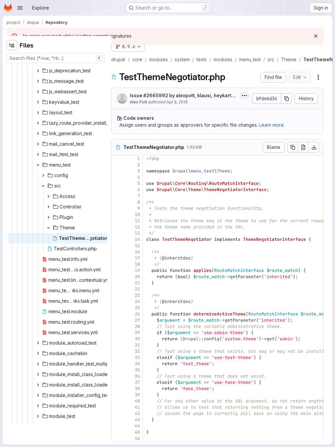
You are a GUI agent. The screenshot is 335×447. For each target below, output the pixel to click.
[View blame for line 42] (117, 413)
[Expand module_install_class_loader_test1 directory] (38, 374)
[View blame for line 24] (117, 301)
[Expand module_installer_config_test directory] (38, 395)
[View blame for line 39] (117, 395)
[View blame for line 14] (117, 239)
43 (137, 419)
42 (137, 413)
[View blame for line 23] (117, 295)
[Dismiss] (316, 36)
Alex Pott (138, 101)
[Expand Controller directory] (48, 207)
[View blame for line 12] (117, 227)
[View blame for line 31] (117, 345)
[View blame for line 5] (117, 183)
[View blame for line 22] (117, 289)
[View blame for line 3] (117, 171)
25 (137, 308)
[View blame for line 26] (117, 314)
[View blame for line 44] (117, 426)
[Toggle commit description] (244, 95)
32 (137, 351)
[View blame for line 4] (117, 177)
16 (137, 252)
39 (137, 395)
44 (137, 426)
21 (137, 283)
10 (137, 214)
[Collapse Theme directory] (48, 228)
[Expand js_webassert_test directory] (38, 92)
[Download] (314, 147)
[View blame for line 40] (117, 401)
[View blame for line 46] (117, 438)
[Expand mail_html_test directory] (38, 154)
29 (137, 332)
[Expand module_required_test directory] (38, 406)
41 (137, 407)
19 (137, 270)
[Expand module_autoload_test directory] (38, 343)
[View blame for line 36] (117, 376)
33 (137, 357)
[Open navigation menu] (20, 8)
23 (137, 295)
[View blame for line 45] (117, 432)
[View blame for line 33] (117, 357)
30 (137, 339)
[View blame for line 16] (117, 252)
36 (137, 376)
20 (137, 276)
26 (137, 314)
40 (137, 401)
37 (137, 382)
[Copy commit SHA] (286, 98)
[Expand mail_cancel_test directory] (38, 144)
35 (137, 370)
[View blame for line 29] (117, 333)
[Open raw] (303, 147)
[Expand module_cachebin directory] (38, 353)
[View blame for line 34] (117, 364)
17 (137, 258)
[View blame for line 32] (117, 351)
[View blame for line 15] (117, 245)
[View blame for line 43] (117, 420)
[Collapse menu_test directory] (38, 165)
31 (137, 345)
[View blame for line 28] (117, 326)
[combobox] (56, 58)
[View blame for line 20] (117, 277)
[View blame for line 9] (117, 208)
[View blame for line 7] (117, 196)
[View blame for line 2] (117, 165)
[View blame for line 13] (117, 233)
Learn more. (272, 125)
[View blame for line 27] (117, 320)
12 (137, 227)
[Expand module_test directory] (38, 416)
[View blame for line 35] (117, 370)
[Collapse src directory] (43, 186)
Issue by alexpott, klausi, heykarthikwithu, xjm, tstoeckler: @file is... (183, 96)
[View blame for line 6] (117, 190)
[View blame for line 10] (117, 214)
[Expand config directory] (43, 175)
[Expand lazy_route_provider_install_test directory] (38, 123)
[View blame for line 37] (117, 382)
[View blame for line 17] (117, 258)
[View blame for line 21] (117, 283)
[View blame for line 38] (117, 388)
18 (137, 264)
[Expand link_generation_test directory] (38, 133)
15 (137, 245)
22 (137, 289)
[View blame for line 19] (117, 270)
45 (137, 432)
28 (137, 326)
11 (137, 221)
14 (137, 239)
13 (137, 233)
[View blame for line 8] (117, 202)
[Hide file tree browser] (12, 45)
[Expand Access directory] (48, 196)
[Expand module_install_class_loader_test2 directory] (38, 385)
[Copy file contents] (292, 147)
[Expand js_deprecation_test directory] (38, 71)
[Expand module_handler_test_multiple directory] (38, 364)
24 (137, 301)
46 (137, 438)
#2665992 (155, 95)
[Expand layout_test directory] (38, 112)
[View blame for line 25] (117, 308)
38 (137, 388)
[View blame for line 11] (117, 221)
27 (137, 320)
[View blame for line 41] (117, 407)
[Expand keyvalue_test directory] (38, 102)
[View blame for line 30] (117, 339)
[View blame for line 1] (117, 158)
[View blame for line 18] (117, 264)
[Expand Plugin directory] (48, 217)
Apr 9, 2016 (177, 101)
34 (137, 364)
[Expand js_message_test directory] (38, 81)
